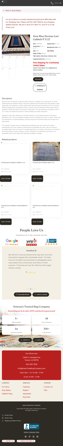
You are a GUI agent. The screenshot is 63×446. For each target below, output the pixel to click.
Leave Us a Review (42, 294)
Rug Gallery (6, 390)
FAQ (45, 390)
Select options (5, 178)
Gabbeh (38, 56)
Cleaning (26, 387)
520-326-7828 (31, 364)
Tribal (55, 56)
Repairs (26, 390)
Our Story (5, 387)
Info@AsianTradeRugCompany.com (31, 368)
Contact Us (26, 340)
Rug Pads (26, 397)
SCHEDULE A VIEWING (41, 87)
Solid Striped (44, 56)
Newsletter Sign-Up (27, 441)
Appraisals (27, 394)
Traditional (50, 56)
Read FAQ (39, 340)
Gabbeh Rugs (7, 394)
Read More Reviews (23, 294)
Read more (38, 79)
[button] (58, 3)
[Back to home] (4, 3)
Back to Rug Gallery (13, 10)
